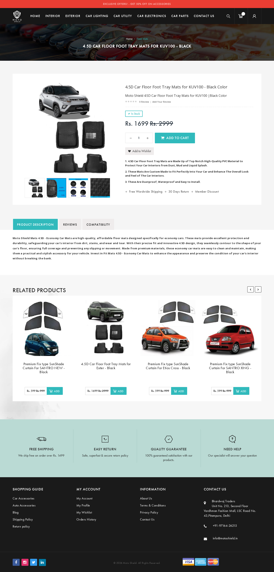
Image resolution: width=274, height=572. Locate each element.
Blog (15, 512)
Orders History (86, 519)
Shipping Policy (23, 519)
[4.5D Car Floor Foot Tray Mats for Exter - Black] (106, 328)
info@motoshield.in (225, 538)
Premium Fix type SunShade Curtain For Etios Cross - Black (168, 366)
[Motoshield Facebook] (16, 562)
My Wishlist (84, 512)
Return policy (21, 526)
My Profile (83, 505)
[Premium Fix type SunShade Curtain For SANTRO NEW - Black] (44, 328)
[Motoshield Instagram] (24, 562)
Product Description (35, 224)
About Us (146, 498)
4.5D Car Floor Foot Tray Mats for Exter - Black (106, 366)
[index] (17, 16)
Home (129, 38)
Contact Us (147, 519)
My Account (84, 498)
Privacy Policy (149, 512)
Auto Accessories (24, 505)
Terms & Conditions (153, 505)
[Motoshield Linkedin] (42, 562)
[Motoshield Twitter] (33, 562)
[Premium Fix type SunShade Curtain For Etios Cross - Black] (168, 328)
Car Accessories (24, 498)
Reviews (70, 224)
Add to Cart (177, 137)
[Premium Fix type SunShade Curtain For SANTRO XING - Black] (230, 328)
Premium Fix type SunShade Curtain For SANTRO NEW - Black (44, 368)
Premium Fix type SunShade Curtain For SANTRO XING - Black (230, 368)
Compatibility (98, 224)
